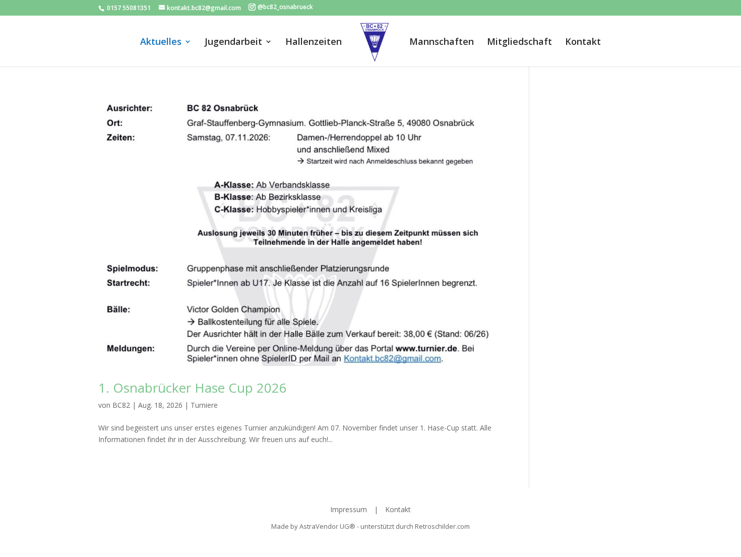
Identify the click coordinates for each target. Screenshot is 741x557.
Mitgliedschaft (519, 42)
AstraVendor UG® (328, 526)
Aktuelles (160, 42)
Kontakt (583, 42)
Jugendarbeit (233, 42)
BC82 (121, 405)
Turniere (204, 405)
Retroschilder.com (442, 526)
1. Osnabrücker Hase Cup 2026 (192, 388)
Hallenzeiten (313, 42)
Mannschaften (441, 42)
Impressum (349, 509)
